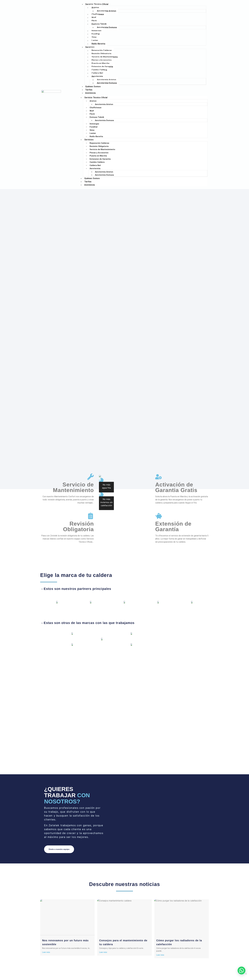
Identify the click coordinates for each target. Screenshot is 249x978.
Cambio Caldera (99, 70)
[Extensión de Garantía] (158, 516)
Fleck (94, 21)
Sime (94, 37)
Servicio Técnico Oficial (96, 4)
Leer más (46, 952)
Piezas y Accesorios (102, 60)
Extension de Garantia (102, 66)
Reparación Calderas (102, 50)
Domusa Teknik (99, 24)
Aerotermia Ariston (106, 11)
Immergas (96, 31)
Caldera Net (97, 73)
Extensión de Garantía (173, 526)
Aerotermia (97, 76)
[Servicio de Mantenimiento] (90, 477)
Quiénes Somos (92, 178)
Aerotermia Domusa (107, 27)
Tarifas (87, 181)
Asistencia (90, 93)
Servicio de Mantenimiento (105, 57)
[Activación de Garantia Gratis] (158, 477)
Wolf (94, 17)
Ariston (95, 7)
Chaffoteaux (98, 14)
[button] (241, 970)
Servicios (89, 47)
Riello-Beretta (98, 44)
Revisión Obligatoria (101, 53)
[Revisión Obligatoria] (90, 516)
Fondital (95, 34)
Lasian (95, 40)
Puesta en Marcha (100, 63)
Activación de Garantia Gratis (176, 487)
